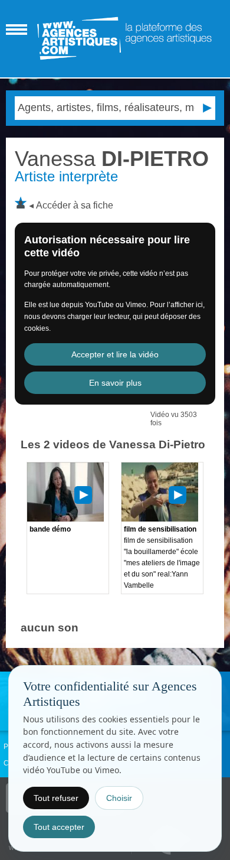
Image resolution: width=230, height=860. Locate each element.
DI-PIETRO (112, 158)
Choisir (119, 798)
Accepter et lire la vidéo (115, 354)
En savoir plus (115, 382)
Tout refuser (56, 798)
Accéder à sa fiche (74, 205)
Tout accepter (59, 827)
